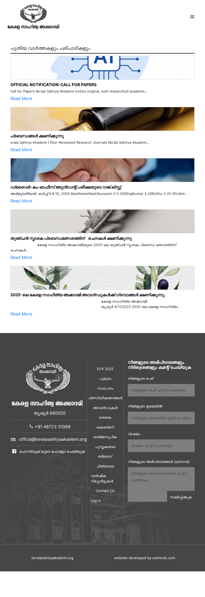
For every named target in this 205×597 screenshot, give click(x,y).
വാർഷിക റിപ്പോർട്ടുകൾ (102, 478)
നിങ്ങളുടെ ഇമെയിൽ (145, 406)
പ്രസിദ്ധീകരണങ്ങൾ (105, 398)
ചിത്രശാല (105, 466)
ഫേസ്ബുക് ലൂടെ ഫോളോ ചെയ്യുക (51, 451)
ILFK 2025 (105, 369)
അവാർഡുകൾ (105, 408)
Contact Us (105, 490)
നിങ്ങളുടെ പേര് (140, 378)
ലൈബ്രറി (105, 427)
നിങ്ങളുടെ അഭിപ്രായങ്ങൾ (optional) (159, 461)
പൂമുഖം (105, 378)
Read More (21, 98)
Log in (96, 500)
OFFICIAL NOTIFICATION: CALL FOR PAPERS (53, 84)
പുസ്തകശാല (105, 446)
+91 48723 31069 (51, 426)
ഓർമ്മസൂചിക (105, 437)
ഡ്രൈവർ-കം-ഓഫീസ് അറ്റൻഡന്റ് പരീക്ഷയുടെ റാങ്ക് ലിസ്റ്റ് (65, 187)
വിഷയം (134, 434)
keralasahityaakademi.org (52, 558)
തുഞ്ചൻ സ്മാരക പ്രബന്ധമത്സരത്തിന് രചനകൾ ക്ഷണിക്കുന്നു (71, 238)
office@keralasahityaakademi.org (53, 439)
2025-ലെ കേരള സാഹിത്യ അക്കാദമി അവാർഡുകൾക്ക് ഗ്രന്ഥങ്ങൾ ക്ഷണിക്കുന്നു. (87, 294)
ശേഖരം (105, 417)
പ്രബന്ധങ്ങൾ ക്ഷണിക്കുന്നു (37, 135)
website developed (130, 558)
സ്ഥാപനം (105, 388)
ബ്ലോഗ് (105, 456)
